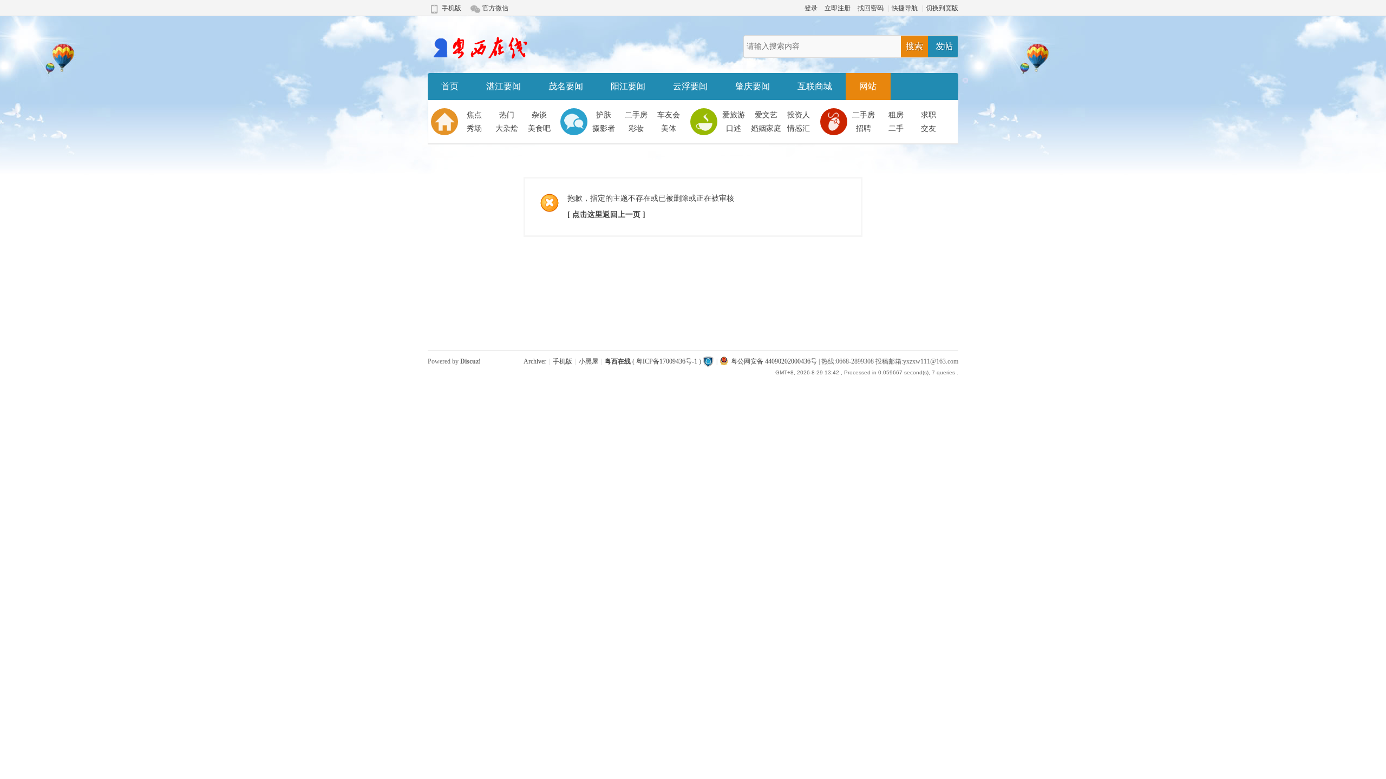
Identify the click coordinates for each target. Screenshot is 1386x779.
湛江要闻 (503, 86)
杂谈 (539, 115)
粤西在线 (618, 361)
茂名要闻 (565, 86)
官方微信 (495, 8)
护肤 (603, 115)
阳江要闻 (628, 86)
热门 (506, 115)
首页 (450, 86)
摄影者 (603, 128)
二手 (896, 128)
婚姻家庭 (766, 128)
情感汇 (798, 128)
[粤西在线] (480, 57)
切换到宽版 (942, 8)
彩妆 (636, 128)
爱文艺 (766, 115)
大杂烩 (506, 128)
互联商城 (814, 86)
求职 (928, 115)
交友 (928, 128)
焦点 (474, 115)
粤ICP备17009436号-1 (666, 361)
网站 (868, 86)
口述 (733, 128)
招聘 (863, 128)
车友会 (668, 115)
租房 (896, 115)
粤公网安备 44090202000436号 (774, 361)
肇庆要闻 (752, 86)
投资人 (798, 115)
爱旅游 (733, 115)
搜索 (914, 46)
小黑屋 (588, 361)
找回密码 (871, 8)
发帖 (944, 46)
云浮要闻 (690, 86)
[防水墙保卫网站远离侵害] (708, 361)
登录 (811, 8)
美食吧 (539, 128)
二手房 (636, 115)
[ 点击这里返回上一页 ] (606, 214)
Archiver (535, 361)
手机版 (451, 8)
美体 (668, 128)
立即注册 (838, 8)
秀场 (474, 128)
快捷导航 (905, 8)
